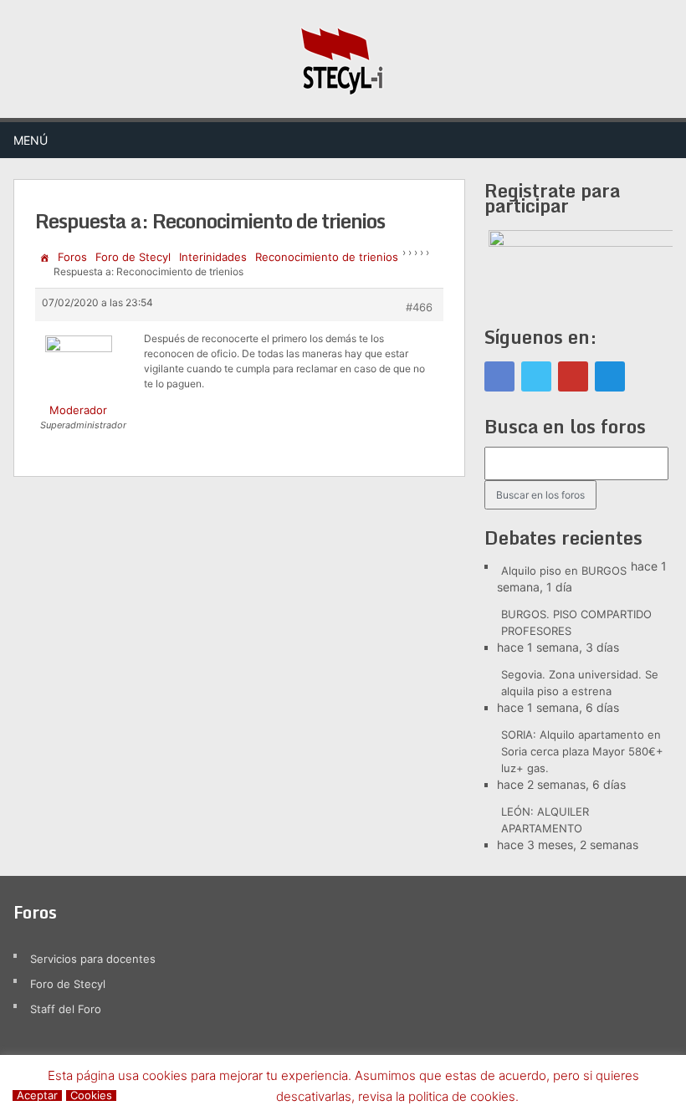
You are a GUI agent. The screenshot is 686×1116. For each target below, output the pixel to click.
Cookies (91, 1095)
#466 (419, 307)
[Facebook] (499, 376)
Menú (30, 140)
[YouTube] (573, 376)
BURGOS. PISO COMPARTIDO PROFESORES (576, 622)
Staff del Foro (65, 1009)
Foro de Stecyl (133, 257)
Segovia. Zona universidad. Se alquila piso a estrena (579, 683)
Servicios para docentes (93, 958)
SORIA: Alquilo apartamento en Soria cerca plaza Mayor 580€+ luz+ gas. (582, 751)
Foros (72, 257)
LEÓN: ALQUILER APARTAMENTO (545, 820)
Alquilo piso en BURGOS (564, 570)
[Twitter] (536, 376)
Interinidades (213, 257)
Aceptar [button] (37, 1095)
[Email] (610, 376)
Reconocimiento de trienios (326, 257)
